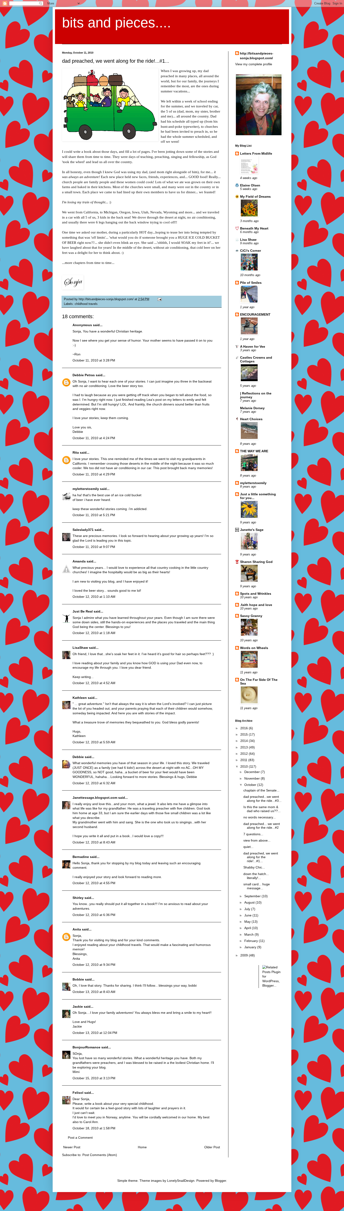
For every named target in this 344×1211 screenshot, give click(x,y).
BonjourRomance (86, 1047)
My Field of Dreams (255, 196)
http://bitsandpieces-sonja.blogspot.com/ (256, 55)
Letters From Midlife (256, 153)
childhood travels (86, 304)
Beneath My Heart (254, 228)
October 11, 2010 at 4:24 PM (94, 438)
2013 (244, 747)
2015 (244, 734)
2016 (244, 728)
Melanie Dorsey (252, 408)
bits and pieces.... (116, 22)
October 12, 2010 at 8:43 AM (94, 842)
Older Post (212, 1147)
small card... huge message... (256, 886)
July (247, 909)
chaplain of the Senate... (261, 790)
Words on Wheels (254, 648)
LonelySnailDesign (180, 1180)
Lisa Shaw (248, 239)
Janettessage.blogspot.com (95, 797)
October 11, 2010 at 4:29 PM (94, 474)
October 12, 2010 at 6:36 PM (94, 915)
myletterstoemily (86, 489)
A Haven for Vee (252, 346)
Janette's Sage (251, 530)
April (248, 928)
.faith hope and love (256, 605)
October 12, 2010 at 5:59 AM (94, 742)
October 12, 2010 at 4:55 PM (94, 883)
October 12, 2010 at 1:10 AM (94, 596)
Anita (77, 929)
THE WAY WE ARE (254, 451)
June (248, 915)
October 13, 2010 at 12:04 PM (95, 1033)
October (250, 785)
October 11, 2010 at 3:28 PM (94, 360)
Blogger (220, 1180)
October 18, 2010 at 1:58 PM (94, 1128)
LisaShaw (80, 647)
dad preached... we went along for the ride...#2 (261, 826)
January (250, 947)
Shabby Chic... (254, 867)
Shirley (78, 898)
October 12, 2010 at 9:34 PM (94, 965)
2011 (244, 760)
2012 (244, 753)
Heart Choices (251, 419)
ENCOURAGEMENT (255, 314)
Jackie (78, 1006)
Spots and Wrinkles (255, 593)
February (251, 941)
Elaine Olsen (250, 185)
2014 (244, 741)
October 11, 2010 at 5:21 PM (94, 515)
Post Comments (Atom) (99, 1155)
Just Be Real (83, 611)
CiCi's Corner (250, 250)
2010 (244, 766)
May (248, 921)
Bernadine (81, 857)
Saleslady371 (83, 530)
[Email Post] (159, 299)
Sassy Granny (251, 616)
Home (142, 1147)
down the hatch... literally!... (256, 876)
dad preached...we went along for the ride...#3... (262, 798)
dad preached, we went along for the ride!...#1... (260, 857)
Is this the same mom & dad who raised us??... (262, 809)
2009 (244, 955)
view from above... (257, 840)
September (253, 896)
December (252, 772)
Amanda (79, 561)
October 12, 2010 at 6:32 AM (94, 783)
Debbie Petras (84, 375)
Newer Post (71, 1147)
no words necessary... (259, 817)
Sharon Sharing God (256, 562)
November (252, 778)
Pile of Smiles (251, 283)
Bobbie (78, 979)
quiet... (248, 847)
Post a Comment (80, 1137)
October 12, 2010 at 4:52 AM (94, 683)
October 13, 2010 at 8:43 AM (94, 992)
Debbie (78, 757)
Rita (76, 452)
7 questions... (253, 834)
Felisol (78, 1092)
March (249, 934)
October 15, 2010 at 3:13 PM (94, 1078)
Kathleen (80, 698)
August (250, 902)
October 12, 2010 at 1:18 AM (94, 633)
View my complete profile (253, 64)
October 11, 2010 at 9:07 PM (94, 547)
